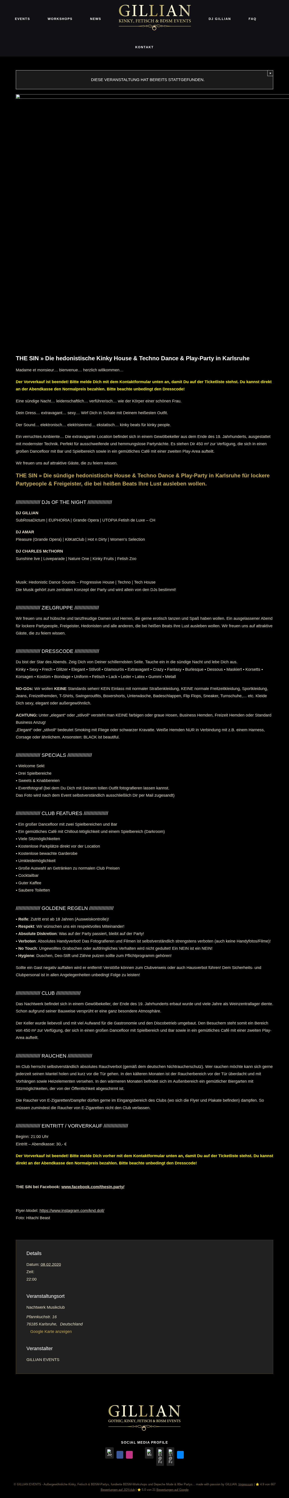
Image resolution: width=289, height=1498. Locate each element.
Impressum (245, 1484)
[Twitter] (138, 1455)
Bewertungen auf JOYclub (118, 1489)
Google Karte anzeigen (51, 1331)
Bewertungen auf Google (172, 1489)
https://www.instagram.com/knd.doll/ (72, 1210)
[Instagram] (129, 1455)
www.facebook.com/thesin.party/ (92, 1187)
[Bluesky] (180, 1455)
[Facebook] (120, 1455)
